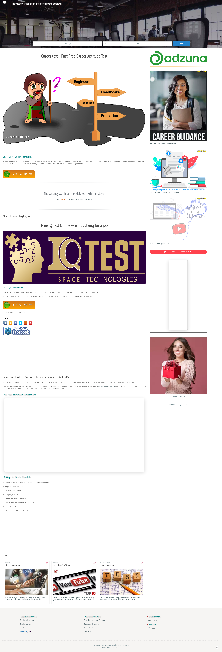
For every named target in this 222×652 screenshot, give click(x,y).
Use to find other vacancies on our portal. (74, 199)
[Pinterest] (30, 323)
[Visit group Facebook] (17, 331)
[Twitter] (20, 323)
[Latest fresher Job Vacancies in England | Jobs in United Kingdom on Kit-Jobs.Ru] (178, 65)
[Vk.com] (5, 323)
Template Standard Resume (94, 620)
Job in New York (26, 624)
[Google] (25, 323)
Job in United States (27, 620)
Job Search (24, 628)
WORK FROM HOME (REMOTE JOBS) (160, 244)
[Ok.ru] (10, 323)
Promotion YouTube (91, 628)
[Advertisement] (74, 354)
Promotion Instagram (92, 624)
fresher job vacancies (106, 386)
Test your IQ (88, 632)
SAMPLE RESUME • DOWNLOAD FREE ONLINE (164, 193)
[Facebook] (15, 323)
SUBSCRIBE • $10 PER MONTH (180, 252)
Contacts (151, 628)
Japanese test (153, 620)
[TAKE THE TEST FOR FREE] (19, 177)
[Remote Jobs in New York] (26, 632)
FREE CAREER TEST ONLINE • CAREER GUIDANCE (163, 143)
